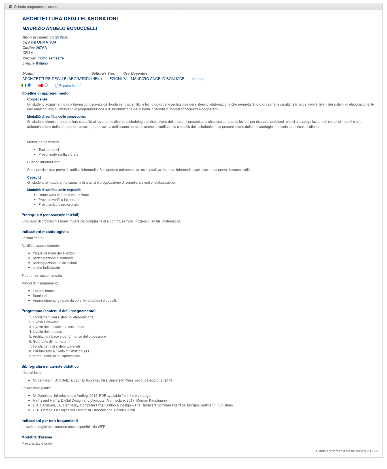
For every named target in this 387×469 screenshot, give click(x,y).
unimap (197, 78)
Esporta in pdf (69, 85)
